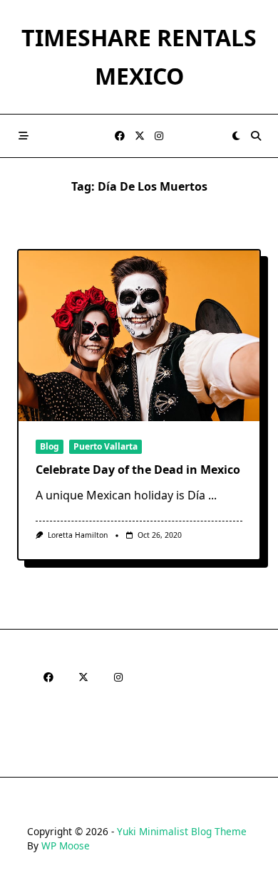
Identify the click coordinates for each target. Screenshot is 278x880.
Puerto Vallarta (105, 446)
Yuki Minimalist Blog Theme (182, 831)
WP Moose (65, 845)
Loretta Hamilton (78, 535)
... (212, 495)
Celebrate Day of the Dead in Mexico (138, 469)
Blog (49, 446)
